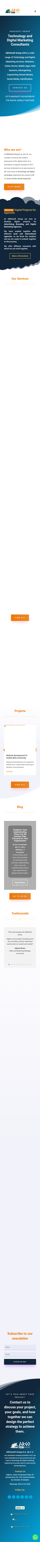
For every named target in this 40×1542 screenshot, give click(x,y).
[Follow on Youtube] (25, 3)
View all (20, 617)
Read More (20, 325)
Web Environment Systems (20, 463)
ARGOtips (18, 850)
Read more (14, 187)
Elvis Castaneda (20, 845)
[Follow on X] (15, 3)
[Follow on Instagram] (21, 3)
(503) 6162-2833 (24, 1484)
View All (20, 785)
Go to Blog (20, 896)
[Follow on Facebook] (11, 3)
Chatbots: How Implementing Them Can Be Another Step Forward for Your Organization (20, 835)
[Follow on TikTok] (28, 3)
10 (25, 964)
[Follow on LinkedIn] (18, 3)
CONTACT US (20, 88)
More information (20, 256)
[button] (35, 1537)
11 (27, 964)
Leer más (9, 771)
